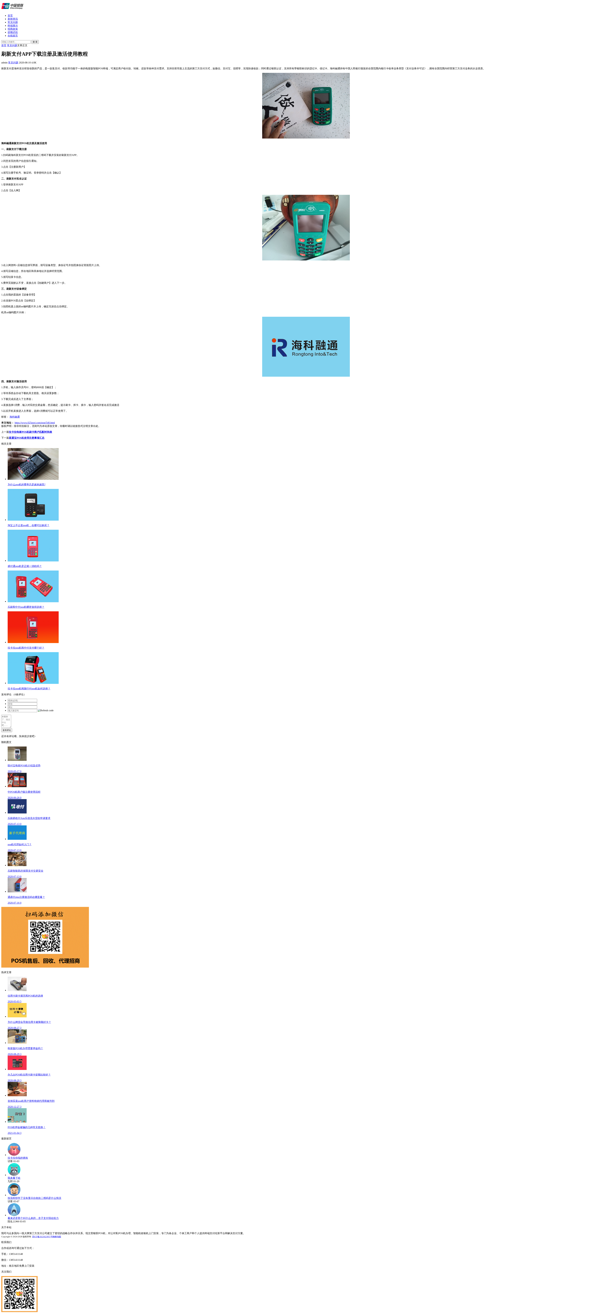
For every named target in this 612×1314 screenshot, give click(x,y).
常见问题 (13, 22)
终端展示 (13, 25)
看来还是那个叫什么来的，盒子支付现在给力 (33, 1218)
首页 (10, 15)
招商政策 (13, 29)
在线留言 (13, 35)
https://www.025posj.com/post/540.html (35, 422)
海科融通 (15, 416)
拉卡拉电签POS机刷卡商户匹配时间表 (30, 432)
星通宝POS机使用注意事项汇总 (26, 437)
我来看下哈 (14, 1178)
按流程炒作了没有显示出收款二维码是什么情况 (34, 1198)
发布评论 (7, 730)
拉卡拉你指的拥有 (18, 1158)
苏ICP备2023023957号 (42, 1236)
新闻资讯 (13, 19)
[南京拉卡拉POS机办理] (12, 10)
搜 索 (35, 42)
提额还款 (13, 32)
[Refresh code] (46, 710)
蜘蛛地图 (57, 1236)
